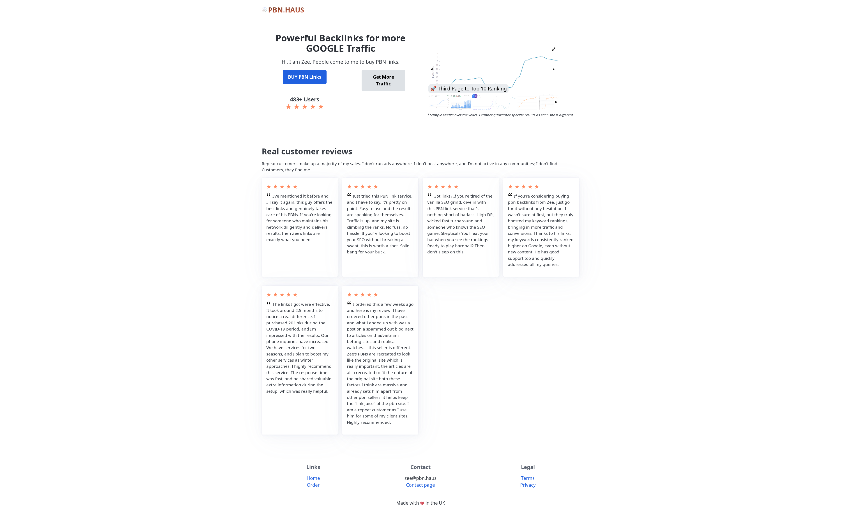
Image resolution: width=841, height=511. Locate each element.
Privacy (528, 485)
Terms (528, 478)
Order (313, 485)
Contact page (420, 485)
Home (313, 478)
